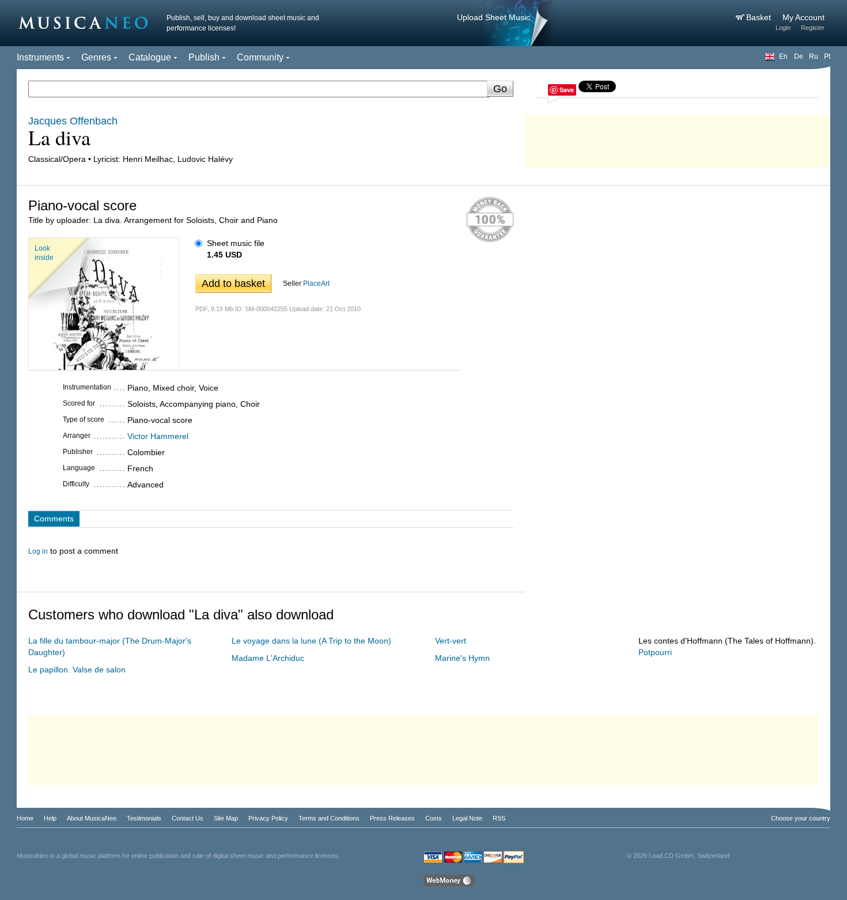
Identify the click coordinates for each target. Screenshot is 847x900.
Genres (96, 57)
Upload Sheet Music (493, 17)
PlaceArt (316, 283)
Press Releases (392, 818)
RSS (499, 818)
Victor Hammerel (157, 436)
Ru (813, 56)
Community (260, 57)
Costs (433, 818)
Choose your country (800, 818)
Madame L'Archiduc (268, 658)
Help (50, 818)
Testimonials (144, 818)
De (798, 56)
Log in (38, 551)
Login (783, 27)
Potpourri (655, 652)
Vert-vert (450, 640)
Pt (827, 56)
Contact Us (187, 818)
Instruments (40, 57)
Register (813, 27)
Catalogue (149, 57)
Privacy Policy (268, 818)
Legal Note (467, 818)
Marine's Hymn (462, 658)
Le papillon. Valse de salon (77, 669)
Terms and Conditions (329, 818)
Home (25, 818)
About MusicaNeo (91, 818)
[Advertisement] (677, 138)
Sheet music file (235, 243)
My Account (803, 17)
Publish (204, 57)
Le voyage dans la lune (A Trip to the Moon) (311, 640)
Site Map (226, 818)
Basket (759, 17)
